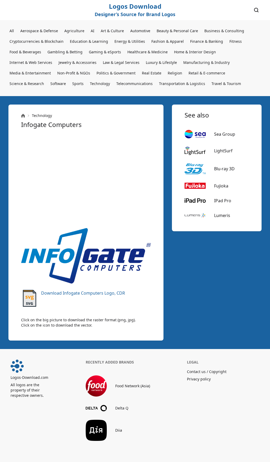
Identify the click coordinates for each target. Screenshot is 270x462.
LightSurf (223, 151)
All (11, 30)
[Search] (256, 10)
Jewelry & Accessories (78, 62)
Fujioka (221, 186)
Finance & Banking (206, 41)
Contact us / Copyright (206, 371)
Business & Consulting (224, 30)
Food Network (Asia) (132, 385)
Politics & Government (116, 73)
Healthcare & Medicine (147, 51)
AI (92, 30)
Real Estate (151, 73)
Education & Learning (89, 41)
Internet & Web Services (30, 62)
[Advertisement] (86, 178)
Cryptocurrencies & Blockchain (36, 41)
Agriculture (74, 30)
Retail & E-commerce (207, 73)
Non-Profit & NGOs (73, 73)
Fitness (235, 41)
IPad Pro (222, 201)
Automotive (140, 30)
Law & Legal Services (121, 62)
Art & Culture (112, 30)
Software (58, 83)
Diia (118, 430)
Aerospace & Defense (39, 30)
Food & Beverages (25, 51)
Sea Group (224, 134)
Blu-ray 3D (224, 169)
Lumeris (222, 215)
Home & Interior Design (195, 51)
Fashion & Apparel (167, 41)
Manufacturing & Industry (206, 62)
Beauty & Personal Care (177, 30)
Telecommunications (134, 83)
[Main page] (23, 116)
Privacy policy (199, 378)
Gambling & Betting (65, 51)
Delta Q (121, 408)
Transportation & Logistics (182, 83)
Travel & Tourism (226, 83)
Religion (175, 73)
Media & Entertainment (30, 73)
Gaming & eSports (105, 51)
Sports (78, 83)
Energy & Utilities (129, 41)
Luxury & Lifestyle (161, 62)
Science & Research (26, 83)
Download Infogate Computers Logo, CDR (83, 293)
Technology (100, 83)
